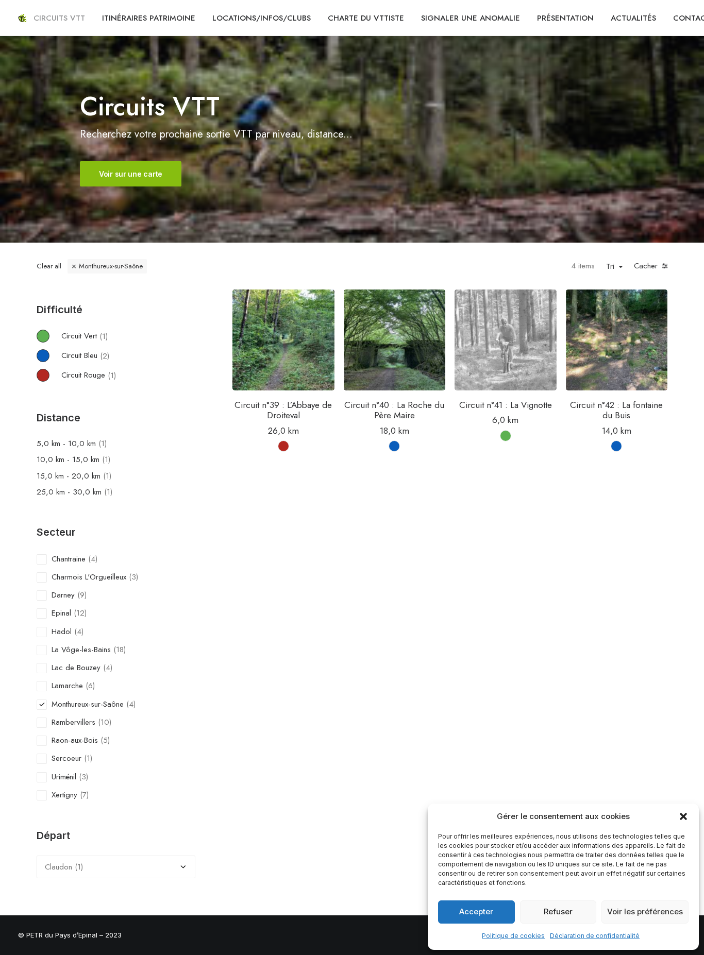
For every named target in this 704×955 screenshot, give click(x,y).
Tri (610, 267)
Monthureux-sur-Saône (111, 266)
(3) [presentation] (133, 577)
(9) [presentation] (82, 595)
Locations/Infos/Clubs (261, 18)
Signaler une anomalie (470, 18)
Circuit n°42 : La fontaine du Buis (616, 410)
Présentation (565, 18)
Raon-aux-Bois (75, 740)
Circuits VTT (59, 18)
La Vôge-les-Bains (81, 649)
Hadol (62, 631)
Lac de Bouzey (76, 667)
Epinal (61, 613)
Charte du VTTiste (366, 18)
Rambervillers (73, 722)
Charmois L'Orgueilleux (89, 577)
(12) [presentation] (80, 613)
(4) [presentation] (92, 559)
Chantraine (69, 559)
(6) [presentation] (90, 685)
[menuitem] (59, 18)
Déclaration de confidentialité (595, 936)
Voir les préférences (645, 911)
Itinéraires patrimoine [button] (148, 18)
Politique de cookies (513, 936)
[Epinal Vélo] (22, 18)
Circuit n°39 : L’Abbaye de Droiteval (283, 410)
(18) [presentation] (119, 649)
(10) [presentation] (104, 722)
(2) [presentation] (104, 355)
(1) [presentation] (103, 336)
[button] (683, 816)
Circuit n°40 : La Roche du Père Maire (394, 410)
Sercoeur (66, 758)
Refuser (558, 911)
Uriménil (64, 776)
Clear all (49, 266)
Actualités (633, 18)
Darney (63, 595)
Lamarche (67, 685)
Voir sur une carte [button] (130, 173)
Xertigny (64, 794)
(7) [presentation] (84, 794)
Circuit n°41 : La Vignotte (505, 405)
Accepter (476, 911)
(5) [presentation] (105, 740)
